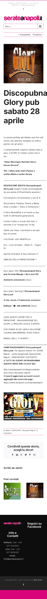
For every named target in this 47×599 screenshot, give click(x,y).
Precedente (25, 34)
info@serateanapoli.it (27, 5)
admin (8, 430)
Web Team (38, 580)
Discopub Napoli (29, 430)
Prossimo (37, 34)
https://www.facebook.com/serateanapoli (23, 382)
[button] (5, 491)
